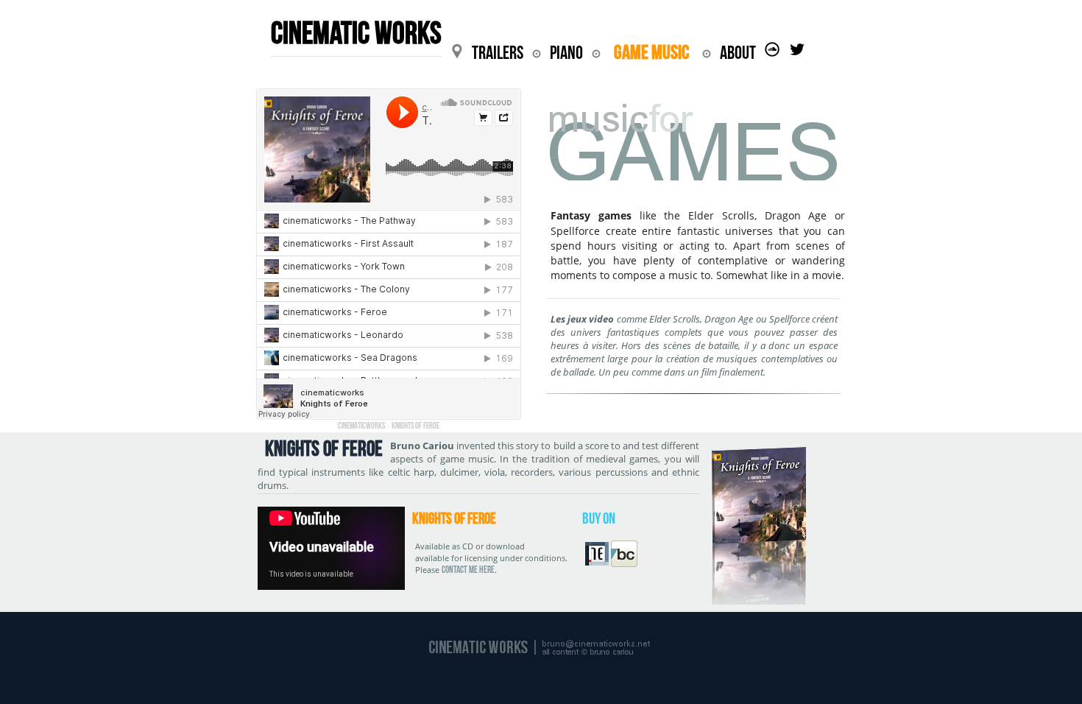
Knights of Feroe (415, 425)
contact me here (468, 569)
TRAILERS (497, 53)
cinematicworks (361, 425)
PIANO (566, 53)
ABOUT (738, 53)
